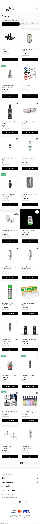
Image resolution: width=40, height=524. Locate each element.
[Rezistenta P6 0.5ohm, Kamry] (30, 364)
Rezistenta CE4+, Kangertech (6, 447)
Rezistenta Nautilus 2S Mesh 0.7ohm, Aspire (10, 340)
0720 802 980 (8, 494)
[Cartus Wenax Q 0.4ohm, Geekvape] (10, 364)
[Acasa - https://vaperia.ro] (10, 9)
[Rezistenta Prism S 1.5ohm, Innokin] (30, 110)
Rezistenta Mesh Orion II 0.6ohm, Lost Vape (8, 86)
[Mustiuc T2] (10, 37)
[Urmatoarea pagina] (35, 463)
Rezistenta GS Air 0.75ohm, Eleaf (10, 231)
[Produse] (3, 9)
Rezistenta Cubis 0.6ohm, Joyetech (29, 195)
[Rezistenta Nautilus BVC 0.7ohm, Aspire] (30, 255)
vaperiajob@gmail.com (10, 497)
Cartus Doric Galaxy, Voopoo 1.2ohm (10, 123)
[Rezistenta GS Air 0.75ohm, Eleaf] (10, 219)
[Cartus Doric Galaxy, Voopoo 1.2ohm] (10, 110)
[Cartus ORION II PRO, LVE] (10, 400)
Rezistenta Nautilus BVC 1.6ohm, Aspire (28, 447)
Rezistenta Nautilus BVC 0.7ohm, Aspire (28, 268)
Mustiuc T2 (5, 49)
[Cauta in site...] (33, 9)
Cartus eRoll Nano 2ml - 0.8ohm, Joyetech (8, 195)
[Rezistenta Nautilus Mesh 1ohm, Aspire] (30, 146)
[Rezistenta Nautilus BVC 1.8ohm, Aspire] (10, 255)
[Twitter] (20, 502)
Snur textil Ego (26, 85)
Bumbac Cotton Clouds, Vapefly (28, 304)
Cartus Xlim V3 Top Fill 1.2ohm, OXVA (28, 231)
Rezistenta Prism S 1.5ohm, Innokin (29, 123)
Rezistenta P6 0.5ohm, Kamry (28, 376)
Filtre (11, 24)
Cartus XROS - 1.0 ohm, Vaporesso (8, 159)
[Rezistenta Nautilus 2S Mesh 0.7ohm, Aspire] (10, 328)
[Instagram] (26, 502)
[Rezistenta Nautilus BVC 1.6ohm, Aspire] (30, 435)
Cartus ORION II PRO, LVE (9, 412)
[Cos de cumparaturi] (37, 9)
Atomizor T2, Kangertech (29, 412)
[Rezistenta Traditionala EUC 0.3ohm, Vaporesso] (30, 37)
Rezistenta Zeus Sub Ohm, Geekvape (29, 340)
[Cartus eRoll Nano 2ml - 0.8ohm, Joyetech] (10, 182)
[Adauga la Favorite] (17, 30)
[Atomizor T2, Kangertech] (30, 400)
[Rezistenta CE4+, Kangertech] (10, 435)
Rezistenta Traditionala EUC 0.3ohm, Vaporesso (29, 50)
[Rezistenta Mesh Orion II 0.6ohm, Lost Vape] (10, 74)
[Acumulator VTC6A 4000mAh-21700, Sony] (10, 291)
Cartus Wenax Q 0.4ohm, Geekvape (9, 376)
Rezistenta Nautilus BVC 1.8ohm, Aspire (8, 268)
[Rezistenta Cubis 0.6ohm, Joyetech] (30, 182)
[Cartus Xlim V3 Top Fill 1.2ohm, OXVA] (30, 219)
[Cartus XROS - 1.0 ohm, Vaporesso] (10, 146)
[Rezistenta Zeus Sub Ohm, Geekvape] (30, 328)
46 (32, 463)
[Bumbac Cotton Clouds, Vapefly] (30, 291)
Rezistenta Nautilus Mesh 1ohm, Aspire (29, 159)
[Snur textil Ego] (30, 74)
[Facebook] (14, 502)
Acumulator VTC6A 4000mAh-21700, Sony (8, 304)
